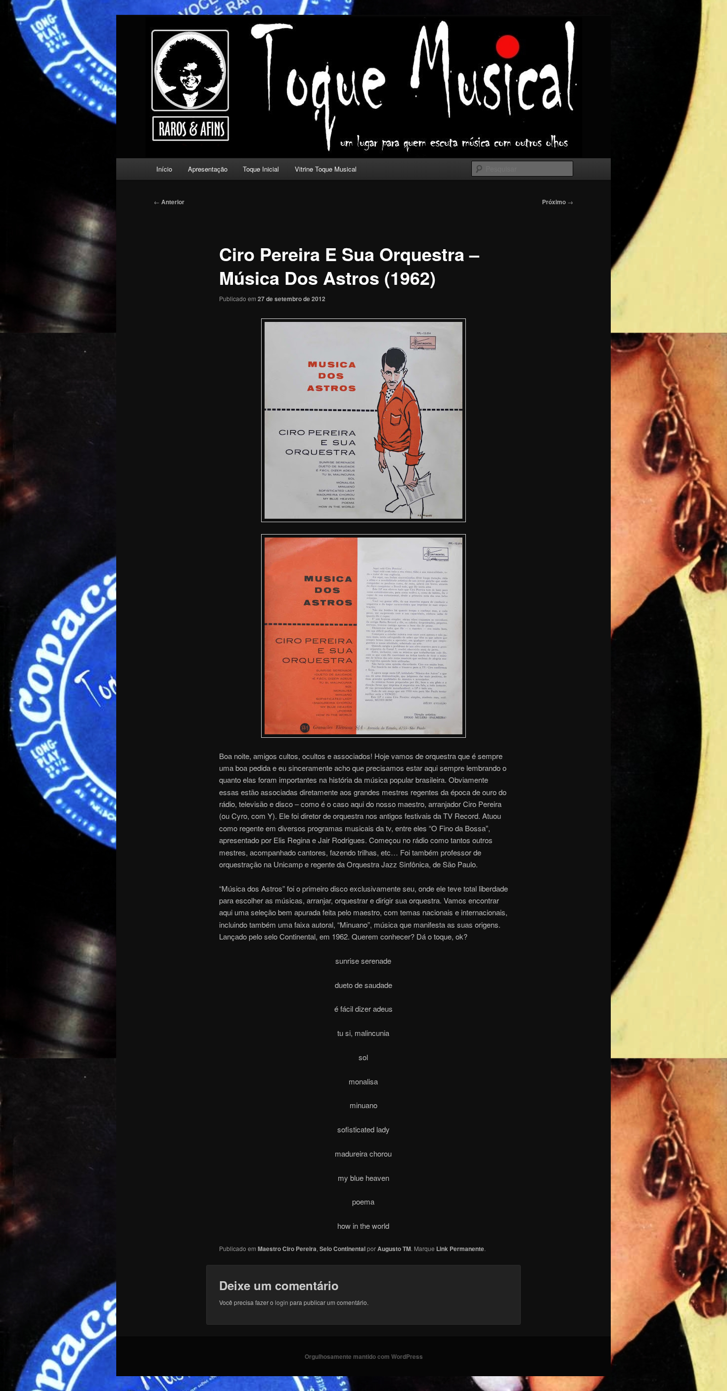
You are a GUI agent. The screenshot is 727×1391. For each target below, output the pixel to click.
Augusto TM (394, 1248)
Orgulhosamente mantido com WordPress (364, 1356)
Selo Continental (342, 1248)
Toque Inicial (261, 169)
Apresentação (207, 169)
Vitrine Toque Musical (326, 169)
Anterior (169, 201)
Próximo (557, 201)
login (281, 1302)
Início (164, 169)
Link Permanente (460, 1248)
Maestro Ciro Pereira (287, 1248)
